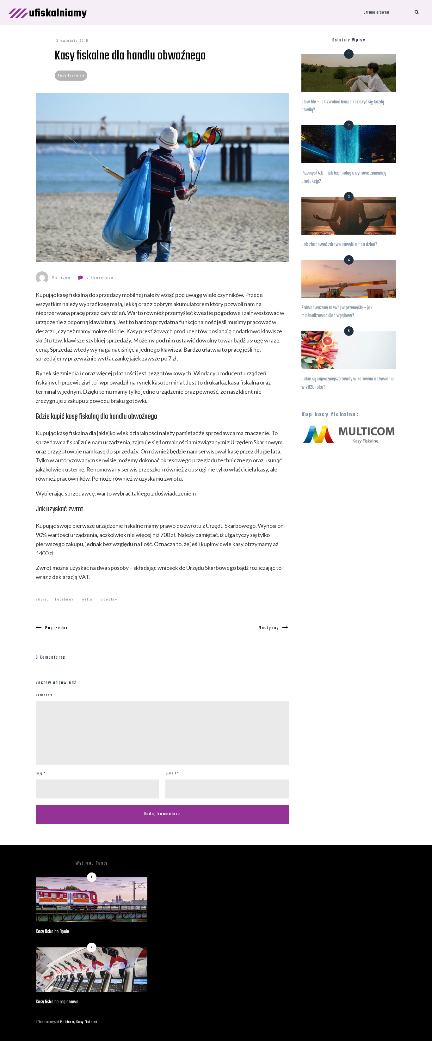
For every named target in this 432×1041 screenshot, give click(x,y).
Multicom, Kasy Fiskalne (78, 1022)
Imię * (41, 773)
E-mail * (172, 773)
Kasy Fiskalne (71, 75)
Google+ (109, 599)
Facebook (64, 599)
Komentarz (44, 695)
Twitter (87, 599)
